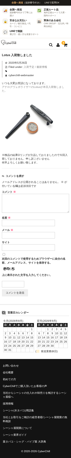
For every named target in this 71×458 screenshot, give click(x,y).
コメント (9, 191)
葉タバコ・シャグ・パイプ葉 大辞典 (24, 441)
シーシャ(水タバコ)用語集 (18, 410)
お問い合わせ (11, 365)
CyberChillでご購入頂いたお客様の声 (25, 386)
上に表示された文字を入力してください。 (27, 274)
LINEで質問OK (51, 2)
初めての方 (9, 379)
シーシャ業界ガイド (15, 434)
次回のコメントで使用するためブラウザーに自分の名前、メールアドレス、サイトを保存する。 (34, 260)
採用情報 (8, 403)
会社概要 (8, 372)
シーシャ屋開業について (17, 427)
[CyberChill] (8, 42)
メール (7, 229)
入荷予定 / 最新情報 (35, 66)
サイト (6, 242)
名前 (6, 217)
